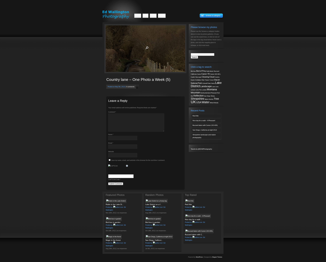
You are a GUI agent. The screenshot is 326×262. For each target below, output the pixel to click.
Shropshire (197, 98)
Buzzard (216, 71)
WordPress (199, 257)
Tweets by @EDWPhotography (201, 149)
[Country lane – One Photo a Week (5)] (127, 49)
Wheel (212, 102)
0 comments (130, 87)
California (193, 74)
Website (111, 152)
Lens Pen (199, 90)
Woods (216, 102)
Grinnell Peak (206, 83)
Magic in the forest (113, 240)
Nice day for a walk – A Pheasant (204, 120)
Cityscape (198, 77)
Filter (203, 80)
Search (161, 16)
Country (217, 77)
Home (138, 16)
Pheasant (214, 93)
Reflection (198, 95)
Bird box (193, 71)
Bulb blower (210, 71)
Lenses (193, 90)
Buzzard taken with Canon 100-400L (205, 125)
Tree (216, 98)
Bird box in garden (113, 222)
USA (198, 102)
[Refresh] (127, 166)
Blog (145, 16)
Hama (213, 83)
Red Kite (196, 116)
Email (110, 143)
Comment (112, 112)
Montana (212, 89)
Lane (213, 86)
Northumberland (205, 93)
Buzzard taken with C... (194, 235)
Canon (199, 74)
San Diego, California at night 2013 (205, 130)
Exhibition (198, 80)
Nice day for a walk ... (193, 219)
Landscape (206, 86)
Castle (193, 77)
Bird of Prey (201, 71)
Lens (217, 86)
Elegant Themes (217, 257)
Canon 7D (205, 74)
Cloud (211, 77)
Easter (193, 80)
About (153, 16)
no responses (122, 213)
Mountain (195, 92)
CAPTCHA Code (114, 179)
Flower (207, 80)
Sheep (213, 96)
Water (205, 102)
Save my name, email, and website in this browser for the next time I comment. (138, 160)
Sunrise (211, 99)
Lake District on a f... (153, 204)
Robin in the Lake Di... (115, 204)
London (204, 90)
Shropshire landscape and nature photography (204, 136)
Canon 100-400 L (215, 74)
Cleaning (205, 77)
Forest (211, 80)
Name (110, 134)
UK (193, 102)
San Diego (207, 96)
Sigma (206, 99)
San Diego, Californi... (154, 240)
